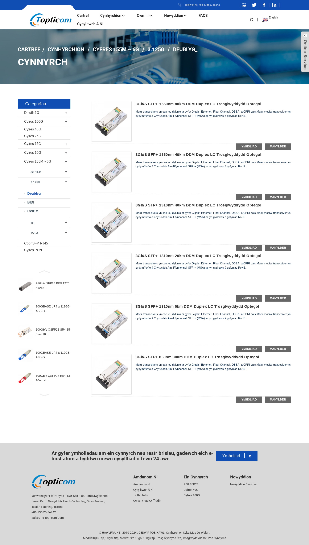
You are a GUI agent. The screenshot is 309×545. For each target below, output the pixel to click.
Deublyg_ (185, 49)
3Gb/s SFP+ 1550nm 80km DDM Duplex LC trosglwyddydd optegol (198, 104)
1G (32, 223)
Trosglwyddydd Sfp (168, 538)
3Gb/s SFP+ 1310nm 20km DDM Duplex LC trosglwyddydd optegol (198, 256)
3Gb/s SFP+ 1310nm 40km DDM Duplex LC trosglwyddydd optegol (198, 205)
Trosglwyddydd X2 (194, 538)
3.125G (156, 49)
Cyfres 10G (32, 152)
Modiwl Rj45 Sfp (93, 538)
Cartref (83, 15)
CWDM (32, 211)
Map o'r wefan (199, 532)
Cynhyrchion (110, 15)
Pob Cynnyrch (217, 538)
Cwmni (143, 15)
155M (34, 233)
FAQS (203, 15)
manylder (278, 146)
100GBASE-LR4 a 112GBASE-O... (53, 309)
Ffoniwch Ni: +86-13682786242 (202, 4)
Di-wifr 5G (31, 112)
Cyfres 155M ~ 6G (116, 49)
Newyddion (173, 15)
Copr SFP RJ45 (36, 243)
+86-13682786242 (44, 512)
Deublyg (34, 193)
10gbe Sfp (112, 538)
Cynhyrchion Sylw (177, 532)
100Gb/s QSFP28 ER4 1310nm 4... (53, 378)
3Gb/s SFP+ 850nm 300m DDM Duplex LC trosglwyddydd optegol (197, 357)
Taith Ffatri (140, 495)
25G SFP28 (191, 484)
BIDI (30, 202)
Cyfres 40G (32, 129)
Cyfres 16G (32, 144)
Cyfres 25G (32, 136)
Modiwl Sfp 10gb (131, 538)
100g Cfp (149, 538)
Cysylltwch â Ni (90, 24)
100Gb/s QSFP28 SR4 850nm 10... (53, 332)
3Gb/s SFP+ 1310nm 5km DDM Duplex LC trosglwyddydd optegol (197, 306)
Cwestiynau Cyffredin (147, 500)
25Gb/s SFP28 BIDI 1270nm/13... (52, 286)
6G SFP (35, 172)
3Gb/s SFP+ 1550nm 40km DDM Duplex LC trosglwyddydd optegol (198, 154)
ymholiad (249, 146)
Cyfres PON (33, 250)
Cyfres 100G (33, 121)
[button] (44, 271)
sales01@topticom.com (48, 517)
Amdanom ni (141, 484)
